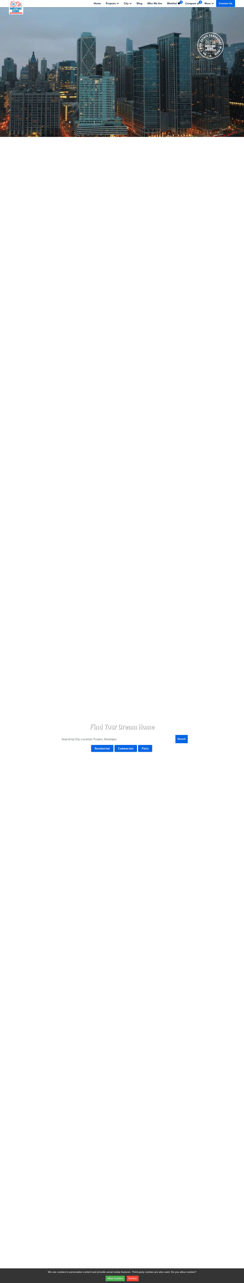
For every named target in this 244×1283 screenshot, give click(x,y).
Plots (145, 748)
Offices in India (168, 763)
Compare (193, 3)
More (208, 3)
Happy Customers (68, 763)
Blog (139, 3)
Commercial (125, 748)
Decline (132, 1278)
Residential (102, 748)
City (126, 3)
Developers (99, 763)
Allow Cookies (115, 1278)
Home (97, 3)
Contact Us (225, 3)
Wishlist (174, 3)
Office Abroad (202, 763)
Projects (111, 3)
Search (181, 738)
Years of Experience (35, 763)
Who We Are (154, 3)
